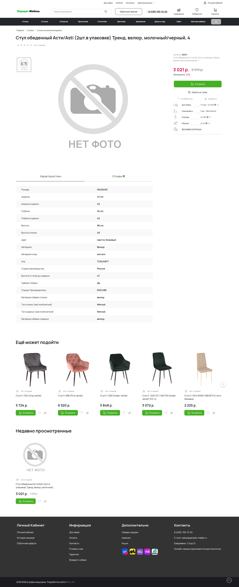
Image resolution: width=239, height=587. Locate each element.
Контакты (74, 543)
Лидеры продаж (130, 532)
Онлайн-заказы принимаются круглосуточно (197, 548)
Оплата (73, 537)
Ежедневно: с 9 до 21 (184, 543)
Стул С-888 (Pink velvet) (70, 395)
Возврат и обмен (77, 559)
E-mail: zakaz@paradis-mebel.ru (190, 537)
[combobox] (81, 11)
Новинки (126, 537)
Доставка (74, 532)
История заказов (25, 537)
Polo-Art (70, 582)
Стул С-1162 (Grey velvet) (28, 395)
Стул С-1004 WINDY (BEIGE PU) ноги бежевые (202, 397)
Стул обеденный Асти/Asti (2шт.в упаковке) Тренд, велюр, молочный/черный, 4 (34, 486)
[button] (223, 384)
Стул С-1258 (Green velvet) (114, 395)
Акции (125, 543)
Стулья (30, 30)
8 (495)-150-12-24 (183, 532)
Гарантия (74, 554)
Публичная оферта (26, 543)
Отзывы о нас (76, 548)
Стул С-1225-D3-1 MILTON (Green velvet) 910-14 (159, 397)
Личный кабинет (25, 532)
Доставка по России (192, 129)
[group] (93, 109)
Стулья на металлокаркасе (49, 30)
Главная (20, 30)
